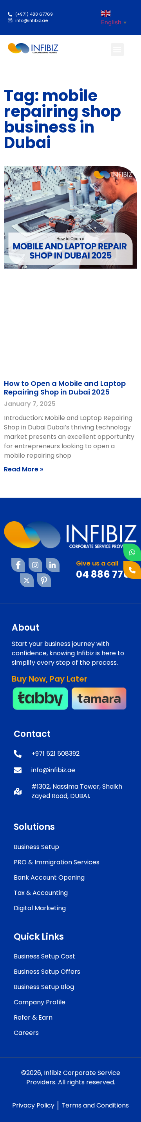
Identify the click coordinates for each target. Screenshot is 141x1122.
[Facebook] (18, 565)
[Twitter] (27, 580)
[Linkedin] (53, 565)
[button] (117, 49)
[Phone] (132, 570)
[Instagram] (35, 565)
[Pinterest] (44, 580)
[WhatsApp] (132, 552)
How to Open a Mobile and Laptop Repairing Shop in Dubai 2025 (65, 387)
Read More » (23, 469)
